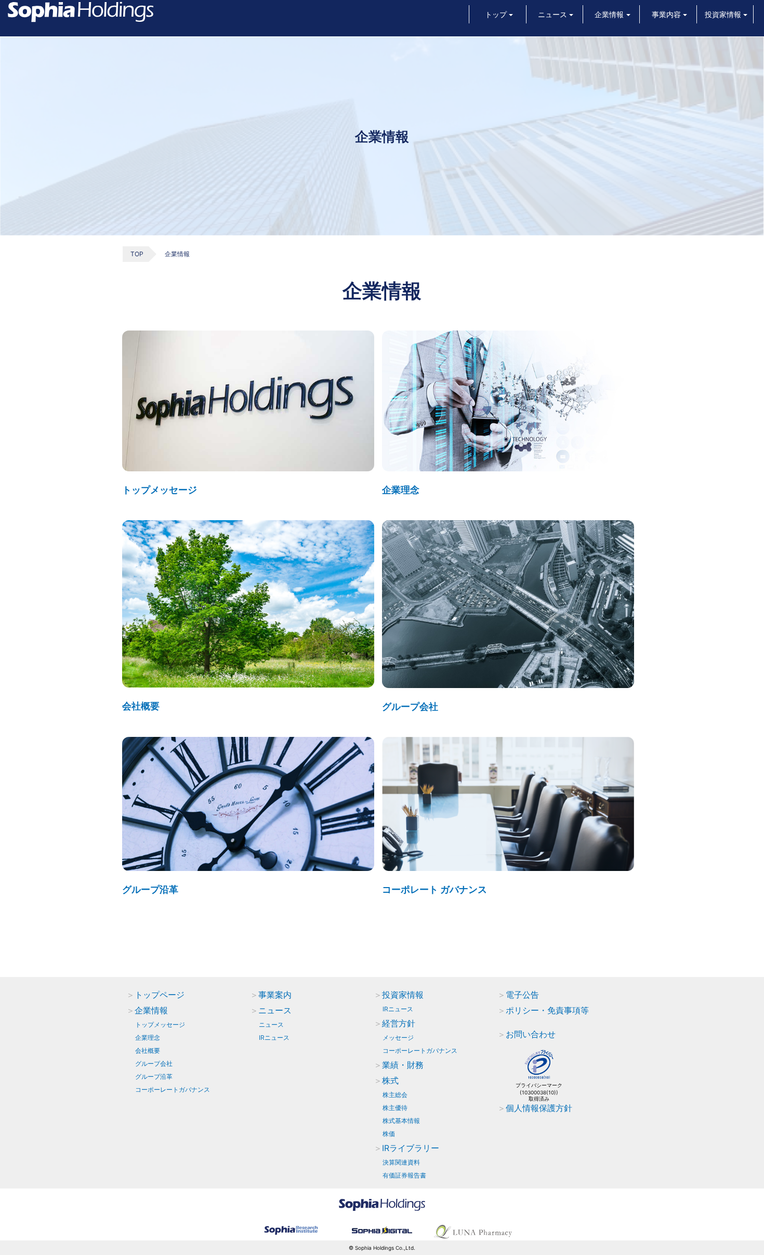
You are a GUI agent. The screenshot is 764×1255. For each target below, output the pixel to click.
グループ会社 (410, 706)
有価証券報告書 (404, 1175)
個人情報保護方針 (539, 1108)
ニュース (275, 1010)
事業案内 (275, 994)
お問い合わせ (531, 1034)
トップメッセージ (159, 489)
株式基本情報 (401, 1121)
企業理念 (400, 489)
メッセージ (398, 1037)
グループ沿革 (150, 889)
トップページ (160, 994)
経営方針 (398, 1023)
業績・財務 (403, 1065)
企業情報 (151, 1010)
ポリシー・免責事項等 (547, 1010)
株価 (389, 1134)
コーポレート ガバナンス (434, 889)
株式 (390, 1080)
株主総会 (395, 1095)
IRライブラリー (410, 1148)
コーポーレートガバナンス (172, 1089)
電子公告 (522, 994)
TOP (136, 254)
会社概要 (141, 706)
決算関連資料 (401, 1162)
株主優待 (395, 1108)
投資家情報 (403, 994)
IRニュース (274, 1037)
